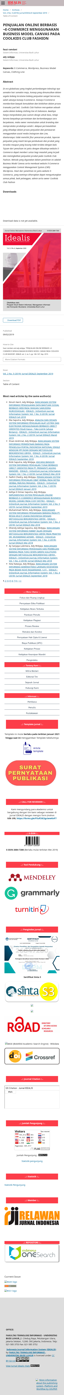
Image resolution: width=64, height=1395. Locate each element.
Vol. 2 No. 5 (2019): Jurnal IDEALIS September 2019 (25, 13)
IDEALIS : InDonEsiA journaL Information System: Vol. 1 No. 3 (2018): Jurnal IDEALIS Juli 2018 (32, 414)
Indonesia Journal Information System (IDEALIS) (31, 1349)
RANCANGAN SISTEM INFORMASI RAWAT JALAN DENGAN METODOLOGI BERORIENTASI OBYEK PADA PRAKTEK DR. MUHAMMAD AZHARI (35, 532)
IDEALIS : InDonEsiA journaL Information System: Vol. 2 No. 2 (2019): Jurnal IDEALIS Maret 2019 (34, 435)
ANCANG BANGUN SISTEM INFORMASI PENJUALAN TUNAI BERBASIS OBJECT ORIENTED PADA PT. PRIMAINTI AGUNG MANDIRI (33, 466)
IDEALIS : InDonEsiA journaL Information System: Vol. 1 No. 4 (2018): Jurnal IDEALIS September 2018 (35, 456)
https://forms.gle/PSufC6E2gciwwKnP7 (37, 818)
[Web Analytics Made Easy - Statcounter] (42, 1155)
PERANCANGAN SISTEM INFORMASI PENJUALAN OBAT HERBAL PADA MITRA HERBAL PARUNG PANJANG (34, 480)
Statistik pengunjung (32, 1161)
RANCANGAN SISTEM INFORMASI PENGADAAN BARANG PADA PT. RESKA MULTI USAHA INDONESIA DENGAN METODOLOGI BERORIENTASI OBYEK (34, 514)
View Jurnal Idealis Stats (18, 1365)
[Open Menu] (3, 3)
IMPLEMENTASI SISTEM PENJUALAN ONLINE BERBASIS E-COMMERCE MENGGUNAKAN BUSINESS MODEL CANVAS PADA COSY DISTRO (35, 498)
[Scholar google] (32, 1005)
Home (5, 10)
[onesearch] (32, 1261)
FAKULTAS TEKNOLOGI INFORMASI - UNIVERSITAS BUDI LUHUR (26, 1354)
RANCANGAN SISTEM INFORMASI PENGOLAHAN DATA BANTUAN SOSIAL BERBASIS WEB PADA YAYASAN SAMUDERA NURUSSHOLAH (34, 406)
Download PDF (14, 320)
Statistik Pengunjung (14, 1184)
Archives (15, 10)
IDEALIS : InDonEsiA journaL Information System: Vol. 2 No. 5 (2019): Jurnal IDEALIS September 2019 (34, 504)
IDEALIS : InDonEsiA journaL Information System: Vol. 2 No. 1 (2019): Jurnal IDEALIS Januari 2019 (33, 486)
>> (20, 580)
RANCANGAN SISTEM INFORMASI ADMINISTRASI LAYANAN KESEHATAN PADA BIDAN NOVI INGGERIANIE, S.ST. (33, 566)
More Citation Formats (15, 359)
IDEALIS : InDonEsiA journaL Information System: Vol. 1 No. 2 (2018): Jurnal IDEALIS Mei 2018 (34, 472)
